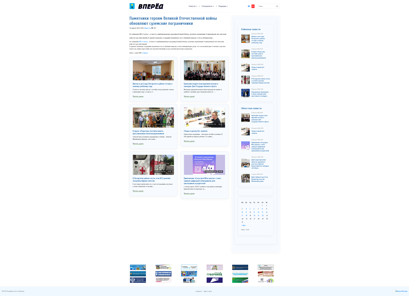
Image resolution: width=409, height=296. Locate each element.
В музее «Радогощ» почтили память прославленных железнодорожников (148, 132)
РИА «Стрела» (143, 42)
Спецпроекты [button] (207, 6)
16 (266, 212)
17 (242, 215)
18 (246, 215)
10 (242, 212)
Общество (147, 28)
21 (258, 215)
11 (246, 212)
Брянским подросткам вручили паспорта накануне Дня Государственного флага (201, 85)
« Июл (244, 225)
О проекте (199, 291)
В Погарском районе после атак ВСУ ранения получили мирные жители (151, 179)
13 (254, 212)
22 (263, 215)
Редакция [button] (222, 6)
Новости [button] (192, 6)
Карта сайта (208, 291)
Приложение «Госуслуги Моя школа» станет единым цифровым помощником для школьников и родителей (202, 181)
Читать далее (138, 96)
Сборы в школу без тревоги (195, 131)
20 (254, 215)
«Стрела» (144, 53)
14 (258, 212)
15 (262, 212)
